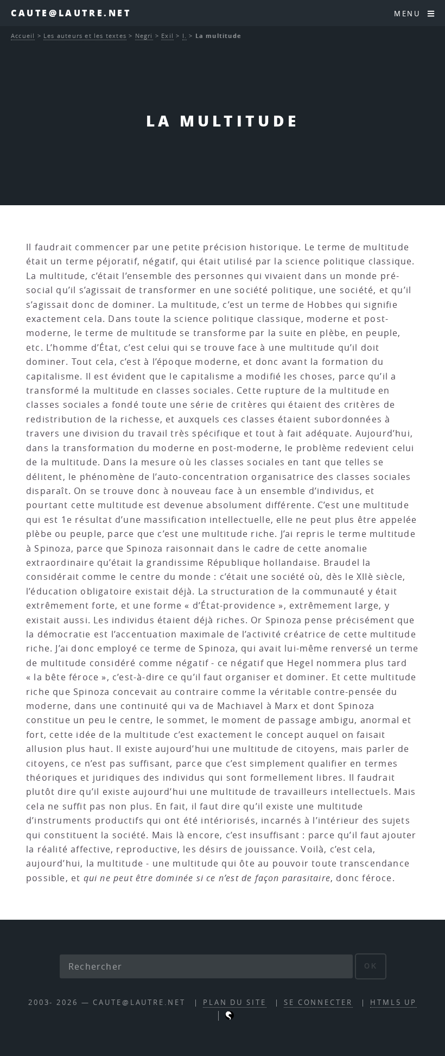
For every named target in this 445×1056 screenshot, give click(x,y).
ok (371, 966)
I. (184, 35)
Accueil (23, 35)
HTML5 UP (393, 1002)
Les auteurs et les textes (84, 35)
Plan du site (234, 1002)
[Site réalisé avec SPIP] (229, 1017)
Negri (144, 35)
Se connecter (318, 1002)
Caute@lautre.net (71, 13)
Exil (167, 35)
